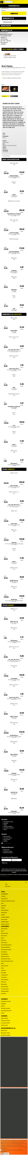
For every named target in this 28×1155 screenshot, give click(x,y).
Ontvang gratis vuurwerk (5, 1020)
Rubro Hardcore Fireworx (5, 958)
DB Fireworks (3, 982)
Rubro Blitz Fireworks (5, 956)
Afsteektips (5, 841)
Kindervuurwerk (4, 984)
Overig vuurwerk (4, 919)
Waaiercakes (3, 905)
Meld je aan (5, 863)
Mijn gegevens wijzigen (8, 851)
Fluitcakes (3, 907)
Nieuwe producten (7, 836)
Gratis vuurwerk (5, 142)
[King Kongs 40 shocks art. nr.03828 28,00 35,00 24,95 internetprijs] (14, 276)
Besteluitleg (6, 823)
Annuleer (6, 1153)
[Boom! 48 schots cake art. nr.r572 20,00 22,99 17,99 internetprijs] (14, 431)
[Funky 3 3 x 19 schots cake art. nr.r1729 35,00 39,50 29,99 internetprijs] (14, 181)
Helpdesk (5, 824)
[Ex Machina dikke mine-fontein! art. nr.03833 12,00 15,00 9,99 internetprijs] (14, 257)
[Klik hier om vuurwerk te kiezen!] (1, 2)
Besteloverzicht (6, 849)
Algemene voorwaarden (5, 870)
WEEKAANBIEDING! (4, 894)
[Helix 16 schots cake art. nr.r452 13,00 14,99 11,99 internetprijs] (14, 374)
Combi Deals (3, 993)
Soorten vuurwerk (7, 839)
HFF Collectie (3, 972)
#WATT (2, 963)
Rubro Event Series (4, 933)
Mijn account (7, 886)
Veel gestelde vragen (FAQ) (9, 827)
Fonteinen (3, 914)
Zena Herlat (3, 970)
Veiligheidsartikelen (5, 921)
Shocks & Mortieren (4, 910)
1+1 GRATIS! (3, 896)
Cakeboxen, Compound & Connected (14, 78)
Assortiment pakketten (5, 917)
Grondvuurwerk (4, 912)
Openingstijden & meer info (6, 34)
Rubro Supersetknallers (5, 947)
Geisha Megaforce (4, 954)
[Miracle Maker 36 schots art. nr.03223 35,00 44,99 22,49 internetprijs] (14, 317)
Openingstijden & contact (8, 821)
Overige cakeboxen (4, 979)
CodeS (2, 968)
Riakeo (2, 931)
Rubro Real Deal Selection (6, 949)
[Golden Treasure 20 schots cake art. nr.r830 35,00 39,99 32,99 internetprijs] (14, 703)
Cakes (2, 903)
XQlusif (2, 938)
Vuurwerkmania (4, 951)
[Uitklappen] (2, 13)
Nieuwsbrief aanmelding (8, 852)
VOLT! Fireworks (4, 935)
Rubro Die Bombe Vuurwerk (6, 945)
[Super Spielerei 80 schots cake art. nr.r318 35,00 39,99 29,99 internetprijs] (14, 741)
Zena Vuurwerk (4, 977)
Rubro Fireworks (4, 942)
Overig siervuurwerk (5, 988)
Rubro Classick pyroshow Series (7, 961)
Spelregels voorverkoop (8, 826)
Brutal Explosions (4, 928)
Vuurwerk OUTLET (4, 898)
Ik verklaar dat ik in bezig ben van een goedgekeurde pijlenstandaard (11, 1150)
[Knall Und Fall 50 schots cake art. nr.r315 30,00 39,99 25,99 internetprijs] (14, 779)
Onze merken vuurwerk (8, 838)
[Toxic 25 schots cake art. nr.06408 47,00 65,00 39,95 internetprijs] (14, 295)
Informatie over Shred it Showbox (11, 103)
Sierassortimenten (4, 986)
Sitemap (5, 829)
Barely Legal (3, 940)
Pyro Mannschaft (4, 975)
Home (6, 884)
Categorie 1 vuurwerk (5, 924)
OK (2, 1153)
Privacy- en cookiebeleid (14, 870)
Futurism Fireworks (4, 965)
